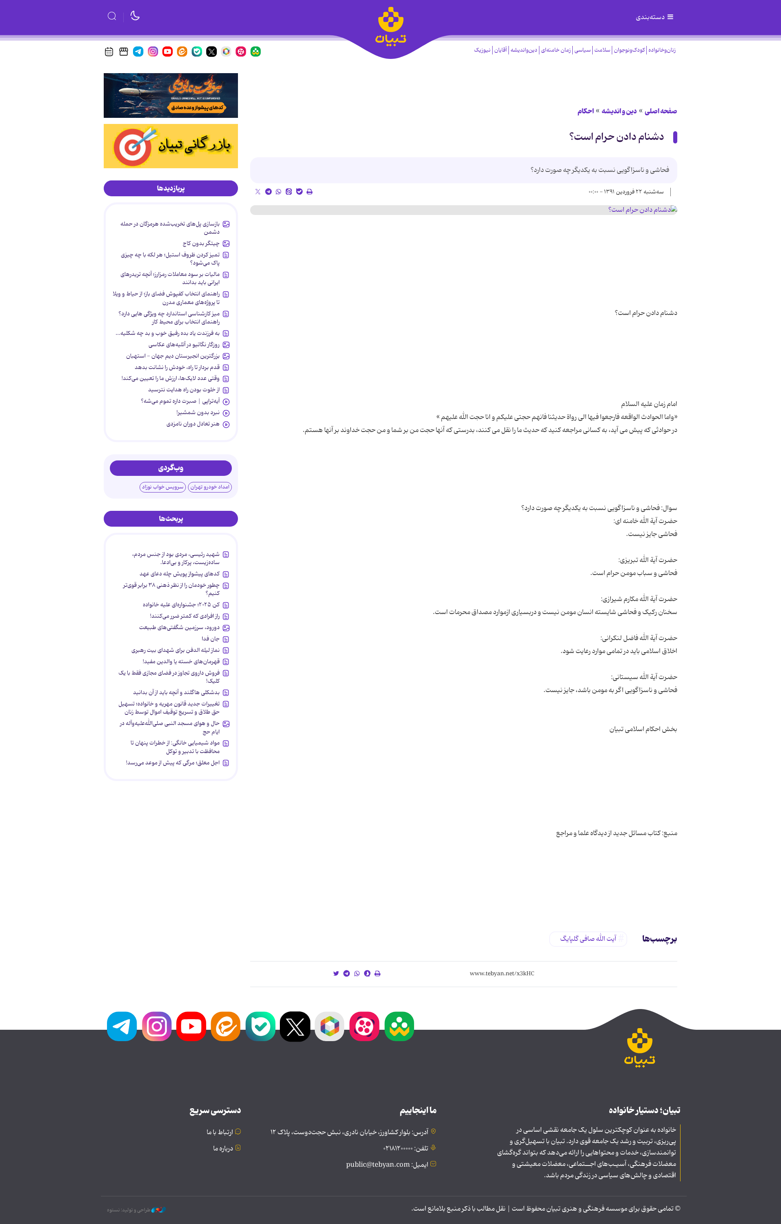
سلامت (602, 50)
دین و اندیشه (619, 111)
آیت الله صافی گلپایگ (588, 939)
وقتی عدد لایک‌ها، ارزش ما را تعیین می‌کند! (171, 378)
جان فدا (211, 638)
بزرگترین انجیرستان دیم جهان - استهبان (173, 356)
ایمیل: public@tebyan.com (387, 1165)
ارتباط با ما (220, 1132)
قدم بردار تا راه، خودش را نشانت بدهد (177, 367)
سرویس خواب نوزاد (162, 487)
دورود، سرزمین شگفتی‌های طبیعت (179, 627)
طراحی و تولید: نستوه (129, 1210)
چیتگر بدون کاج (201, 243)
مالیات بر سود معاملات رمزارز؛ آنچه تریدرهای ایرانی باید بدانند (170, 278)
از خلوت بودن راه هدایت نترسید (184, 389)
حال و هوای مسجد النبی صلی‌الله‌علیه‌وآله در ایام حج (170, 727)
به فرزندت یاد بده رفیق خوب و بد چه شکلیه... (168, 333)
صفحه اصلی (661, 111)
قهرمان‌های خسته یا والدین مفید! (181, 661)
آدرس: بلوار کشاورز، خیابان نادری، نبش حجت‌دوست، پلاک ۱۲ (349, 1132)
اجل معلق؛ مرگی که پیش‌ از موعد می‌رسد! (173, 762)
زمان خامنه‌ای (556, 50)
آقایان (500, 50)
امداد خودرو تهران (209, 487)
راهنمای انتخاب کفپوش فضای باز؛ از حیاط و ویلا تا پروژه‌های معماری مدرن (166, 297)
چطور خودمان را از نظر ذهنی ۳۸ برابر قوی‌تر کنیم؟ (171, 589)
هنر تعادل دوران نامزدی (193, 423)
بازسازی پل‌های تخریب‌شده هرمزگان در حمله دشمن (170, 228)
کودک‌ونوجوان (629, 50)
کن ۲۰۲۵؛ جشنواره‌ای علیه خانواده (181, 604)
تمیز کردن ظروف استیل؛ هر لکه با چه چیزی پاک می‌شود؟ (170, 258)
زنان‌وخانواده (662, 50)
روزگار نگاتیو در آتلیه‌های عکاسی (184, 344)
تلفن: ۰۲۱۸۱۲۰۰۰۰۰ (405, 1149)
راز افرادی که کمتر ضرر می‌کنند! (185, 616)
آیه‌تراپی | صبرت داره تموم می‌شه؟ (180, 401)
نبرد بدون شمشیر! (198, 412)
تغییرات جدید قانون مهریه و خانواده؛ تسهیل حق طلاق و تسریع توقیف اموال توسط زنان (169, 707)
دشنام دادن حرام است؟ (616, 137)
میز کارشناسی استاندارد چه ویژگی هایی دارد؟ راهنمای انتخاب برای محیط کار (169, 317)
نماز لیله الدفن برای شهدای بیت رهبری (175, 650)
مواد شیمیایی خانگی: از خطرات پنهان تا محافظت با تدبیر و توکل (175, 746)
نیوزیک (482, 50)
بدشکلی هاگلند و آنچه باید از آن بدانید (176, 692)
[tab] (171, 188)
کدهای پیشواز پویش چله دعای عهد (180, 573)
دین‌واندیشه (523, 50)
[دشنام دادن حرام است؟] (463, 210)
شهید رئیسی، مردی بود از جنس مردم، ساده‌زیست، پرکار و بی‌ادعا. (176, 558)
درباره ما (223, 1149)
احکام (586, 111)
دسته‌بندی (651, 17)
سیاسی (582, 50)
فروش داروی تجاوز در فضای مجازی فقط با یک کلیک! (169, 677)
